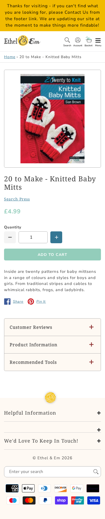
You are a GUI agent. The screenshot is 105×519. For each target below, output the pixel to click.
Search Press (17, 199)
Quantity (12, 227)
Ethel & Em (48, 458)
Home (9, 56)
